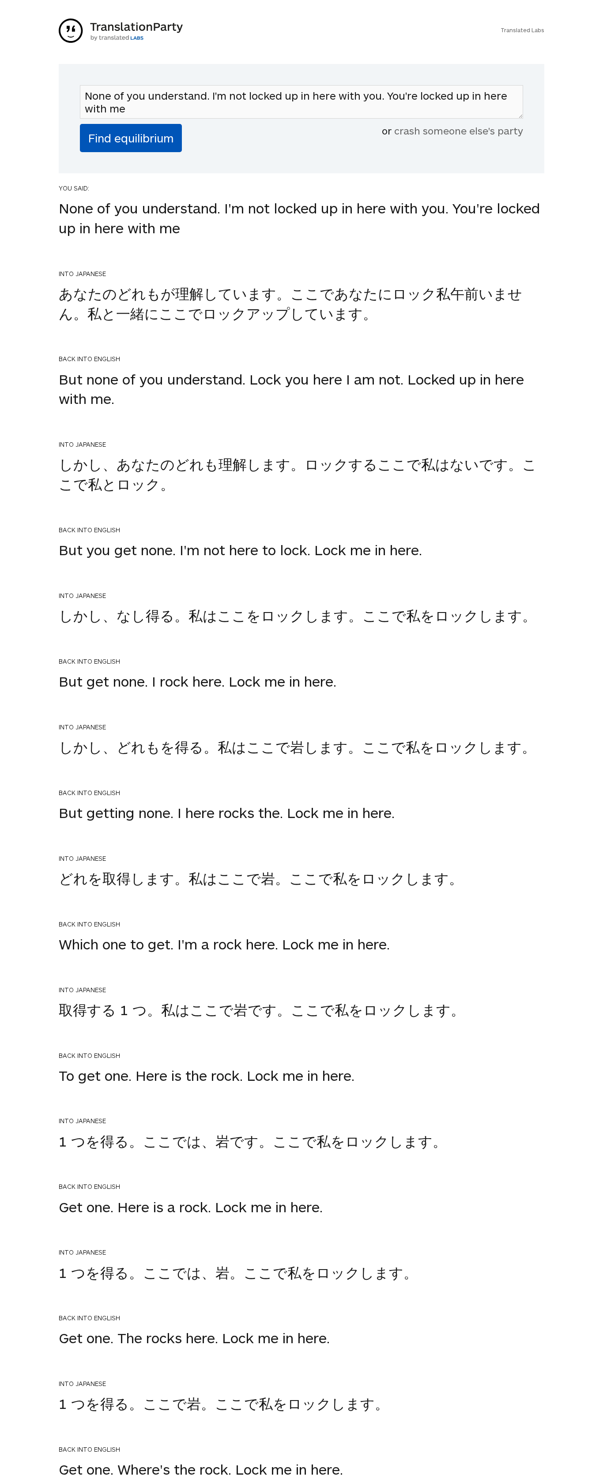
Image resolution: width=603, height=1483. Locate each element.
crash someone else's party (458, 130)
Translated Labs (522, 30)
